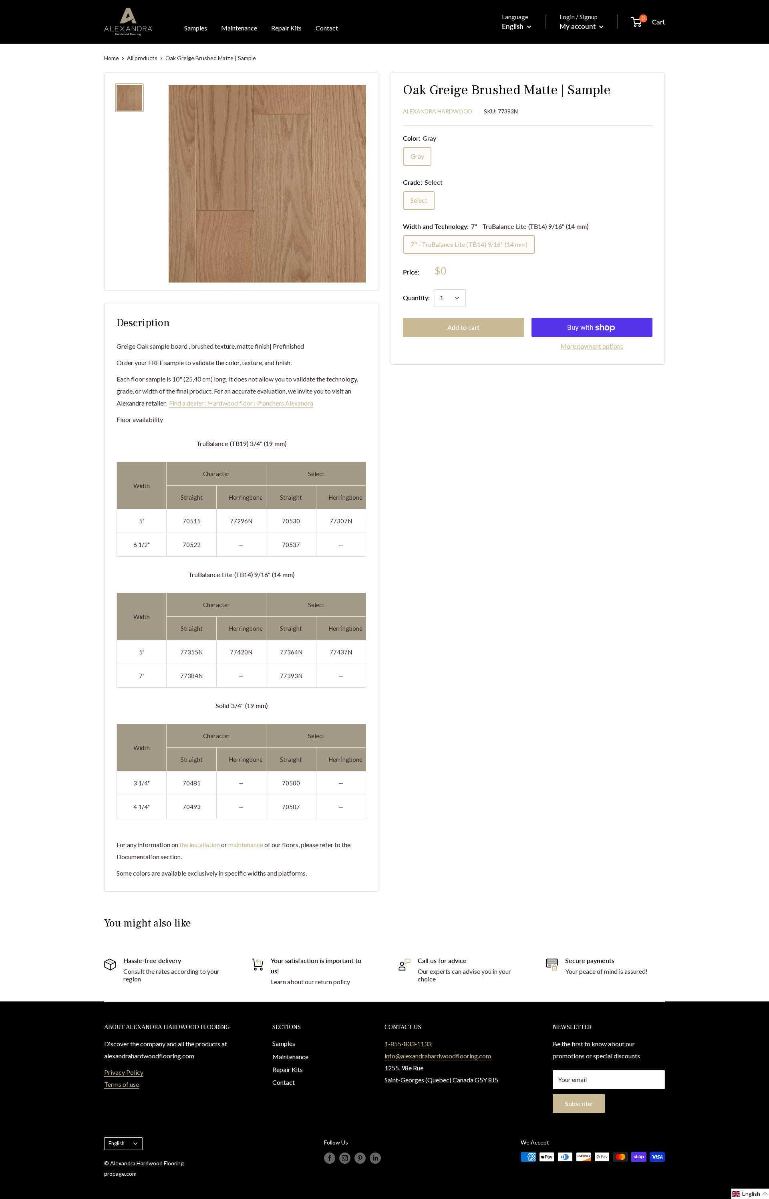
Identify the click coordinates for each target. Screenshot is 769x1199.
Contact (327, 28)
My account (578, 26)
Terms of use (121, 1084)
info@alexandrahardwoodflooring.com (437, 1056)
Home (111, 57)
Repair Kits (286, 28)
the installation (199, 844)
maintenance (245, 844)
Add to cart (463, 327)
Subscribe (579, 1103)
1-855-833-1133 (407, 1044)
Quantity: (416, 298)
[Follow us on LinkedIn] (375, 1157)
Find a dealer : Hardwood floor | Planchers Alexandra (241, 403)
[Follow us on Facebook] (329, 1157)
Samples (195, 28)
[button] (750, 1194)
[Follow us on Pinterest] (360, 1157)
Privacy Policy (123, 1072)
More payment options (591, 346)
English (117, 1143)
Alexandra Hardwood (437, 111)
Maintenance (239, 28)
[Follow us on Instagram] (344, 1157)
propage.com (120, 1173)
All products (142, 57)
